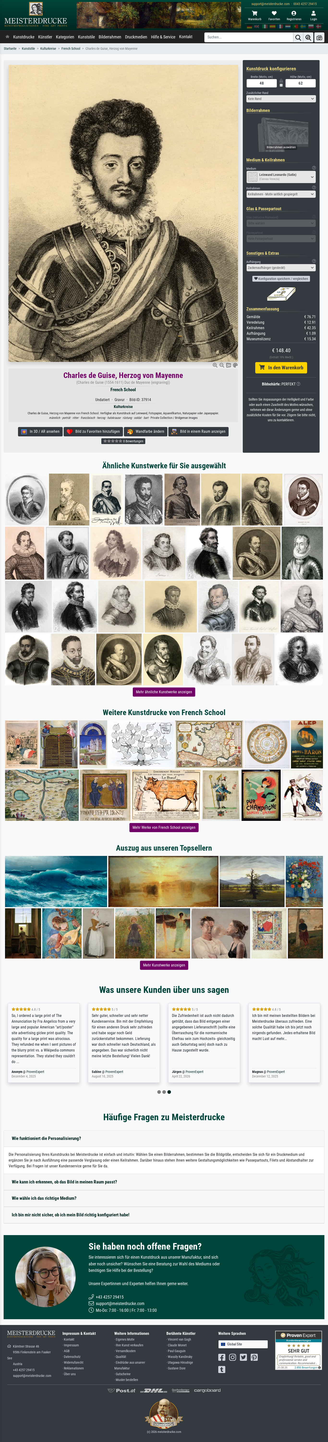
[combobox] (281, 98)
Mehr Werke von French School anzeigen (164, 827)
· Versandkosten (125, 1351)
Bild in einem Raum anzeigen (201, 431)
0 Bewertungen (132, 441)
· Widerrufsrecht (72, 1363)
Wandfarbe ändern (148, 431)
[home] (7, 37)
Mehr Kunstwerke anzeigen (164, 965)
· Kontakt (68, 1339)
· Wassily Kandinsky (179, 1357)
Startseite (10, 49)
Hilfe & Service (163, 37)
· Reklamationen (73, 1368)
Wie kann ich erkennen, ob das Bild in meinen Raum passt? (64, 1182)
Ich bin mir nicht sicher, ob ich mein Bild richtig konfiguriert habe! (70, 1215)
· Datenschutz (71, 1357)
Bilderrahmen (110, 37)
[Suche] (298, 37)
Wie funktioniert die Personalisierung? (46, 1138)
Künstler (45, 37)
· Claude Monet (176, 1345)
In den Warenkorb (284, 368)
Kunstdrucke (23, 37)
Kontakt (185, 36)
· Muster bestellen (126, 1380)
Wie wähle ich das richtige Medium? (44, 1198)
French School (70, 49)
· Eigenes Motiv (124, 1339)
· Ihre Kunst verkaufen (128, 1345)
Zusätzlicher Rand (257, 93)
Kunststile (86, 37)
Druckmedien (136, 37)
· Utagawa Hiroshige (179, 1363)
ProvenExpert (35, 1072)
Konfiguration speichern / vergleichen (283, 279)
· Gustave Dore (176, 1368)
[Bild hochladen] (319, 37)
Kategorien (65, 37)
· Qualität (120, 1357)
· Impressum (70, 1345)
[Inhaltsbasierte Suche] (308, 37)
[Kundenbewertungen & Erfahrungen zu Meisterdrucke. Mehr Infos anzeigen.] (298, 1350)
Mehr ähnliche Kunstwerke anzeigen (164, 692)
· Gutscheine (122, 1374)
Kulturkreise (48, 49)
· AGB (66, 1351)
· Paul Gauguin (176, 1351)
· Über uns (69, 1374)
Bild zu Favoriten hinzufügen (96, 431)
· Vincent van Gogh (178, 1339)
